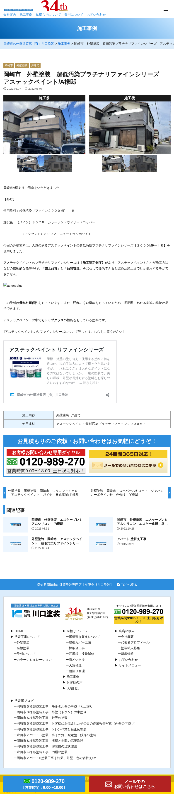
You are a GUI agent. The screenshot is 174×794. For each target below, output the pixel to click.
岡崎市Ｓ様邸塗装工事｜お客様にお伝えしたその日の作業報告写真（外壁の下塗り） (77, 723)
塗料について (26, 654)
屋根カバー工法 (80, 642)
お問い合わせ (96, 14)
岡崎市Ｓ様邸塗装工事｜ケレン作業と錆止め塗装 (52, 729)
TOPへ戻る (129, 584)
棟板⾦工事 (77, 648)
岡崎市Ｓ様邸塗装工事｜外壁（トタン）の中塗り (52, 712)
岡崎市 (9, 65)
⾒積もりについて (48, 14)
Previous (85, 127)
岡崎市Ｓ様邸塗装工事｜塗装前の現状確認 (47, 746)
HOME (19, 631)
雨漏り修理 (77, 671)
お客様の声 (74, 682)
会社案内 (9, 14)
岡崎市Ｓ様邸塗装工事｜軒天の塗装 (42, 718)
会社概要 (127, 637)
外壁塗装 (22, 65)
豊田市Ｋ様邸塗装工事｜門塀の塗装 (42, 752)
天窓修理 (75, 665)
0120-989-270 (44, 783)
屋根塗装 (23, 648)
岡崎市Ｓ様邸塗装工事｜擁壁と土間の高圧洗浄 (50, 740)
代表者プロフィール (135, 642)
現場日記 (73, 688)
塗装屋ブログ (24, 701)
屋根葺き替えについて (85, 637)
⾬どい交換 (77, 659)
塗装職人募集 (130, 648)
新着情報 (127, 654)
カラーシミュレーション (34, 659)
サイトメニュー (130, 665)
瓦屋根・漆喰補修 (81, 654)
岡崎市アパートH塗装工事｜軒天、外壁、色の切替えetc (56, 758)
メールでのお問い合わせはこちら (134, 784)
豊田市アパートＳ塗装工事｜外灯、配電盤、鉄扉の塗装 (56, 735)
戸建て (35, 65)
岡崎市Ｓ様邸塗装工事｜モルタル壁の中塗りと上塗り (55, 706)
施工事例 (25, 14)
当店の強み (127, 631)
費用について (73, 14)
